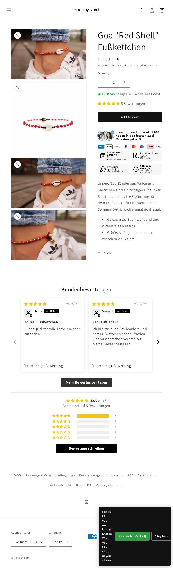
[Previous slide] (14, 342)
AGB (130, 475)
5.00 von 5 (98, 400)
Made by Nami (22, 557)
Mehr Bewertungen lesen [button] (86, 382)
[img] (35, 304)
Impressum (115, 475)
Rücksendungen (90, 475)
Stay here (161, 536)
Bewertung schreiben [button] (86, 448)
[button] (9, 10)
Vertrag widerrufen (109, 485)
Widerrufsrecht (60, 485)
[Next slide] (158, 342)
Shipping (123, 65)
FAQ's (17, 475)
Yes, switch (132, 536)
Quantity (103, 73)
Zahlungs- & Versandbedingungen (50, 475)
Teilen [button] (106, 253)
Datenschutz (147, 475)
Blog (78, 485)
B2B (89, 485)
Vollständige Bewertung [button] (43, 365)
